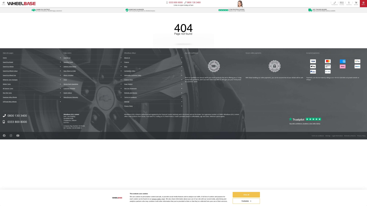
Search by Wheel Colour (10, 71)
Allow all (246, 195)
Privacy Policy (128, 106)
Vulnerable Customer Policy (132, 75)
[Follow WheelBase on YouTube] (17, 136)
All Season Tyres (8, 88)
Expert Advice (68, 93)
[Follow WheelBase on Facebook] (4, 136)
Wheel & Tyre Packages (10, 80)
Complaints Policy (129, 71)
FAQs (65, 80)
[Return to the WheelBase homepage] (22, 3)
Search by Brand (8, 62)
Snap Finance (128, 84)
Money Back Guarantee (71, 84)
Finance (126, 62)
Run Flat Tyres (7, 93)
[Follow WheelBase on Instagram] (11, 136)
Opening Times (68, 62)
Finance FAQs (128, 80)
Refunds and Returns (130, 93)
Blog (125, 66)
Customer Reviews (69, 88)
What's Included (68, 75)
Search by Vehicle (8, 66)
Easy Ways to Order (70, 71)
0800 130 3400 (17, 115)
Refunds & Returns (350, 136)
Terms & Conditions (130, 97)
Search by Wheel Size (9, 75)
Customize (245, 201)
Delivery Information (70, 66)
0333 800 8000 (17, 122)
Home (5, 58)
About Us (127, 58)
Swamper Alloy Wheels (10, 97)
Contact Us (67, 58)
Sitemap (126, 102)
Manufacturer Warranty (71, 97)
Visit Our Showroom (130, 88)
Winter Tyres (7, 84)
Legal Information (337, 136)
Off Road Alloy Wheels (10, 102)
